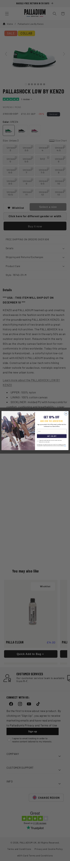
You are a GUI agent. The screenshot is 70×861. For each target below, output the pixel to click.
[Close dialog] (66, 413)
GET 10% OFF (51, 436)
